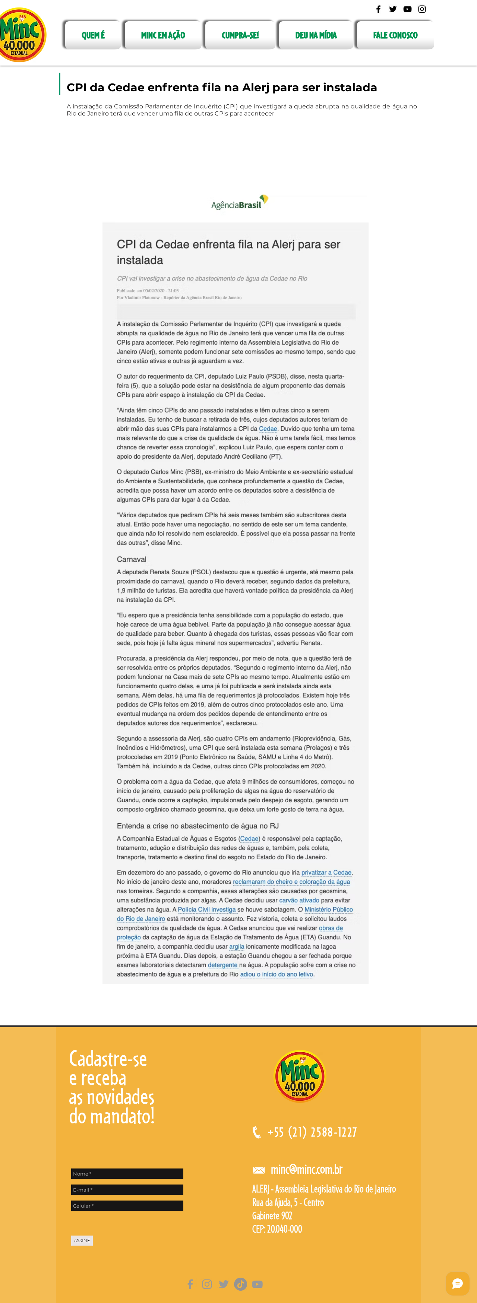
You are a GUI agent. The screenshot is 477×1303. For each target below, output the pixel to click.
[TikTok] (240, 1284)
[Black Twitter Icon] (393, 9)
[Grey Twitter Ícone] (223, 1284)
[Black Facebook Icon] (378, 9)
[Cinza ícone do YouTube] (257, 1284)
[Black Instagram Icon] (422, 9)
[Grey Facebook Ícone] (190, 1284)
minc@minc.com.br (306, 1169)
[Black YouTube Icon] (407, 9)
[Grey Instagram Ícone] (207, 1284)
